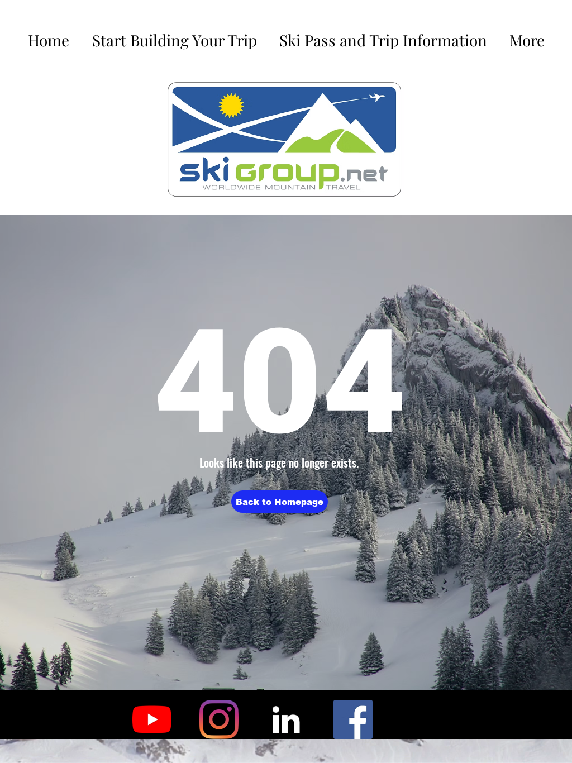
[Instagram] (219, 719)
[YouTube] (151, 719)
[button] (279, 501)
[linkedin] (286, 719)
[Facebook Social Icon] (353, 719)
